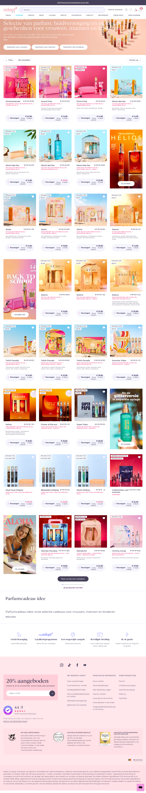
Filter (10, 60)
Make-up (89, 15)
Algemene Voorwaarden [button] (77, 705)
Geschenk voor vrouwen (17, 47)
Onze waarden (134, 15)
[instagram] (62, 665)
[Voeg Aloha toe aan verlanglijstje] (33, 197)
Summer (19, 15)
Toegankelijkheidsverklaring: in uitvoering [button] (104, 708)
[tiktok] (69, 665)
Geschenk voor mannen (45, 47)
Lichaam (52, 15)
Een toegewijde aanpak (73, 639)
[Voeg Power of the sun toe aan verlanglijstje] (68, 392)
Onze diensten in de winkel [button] (103, 702)
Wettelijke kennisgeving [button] (77, 701)
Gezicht (63, 15)
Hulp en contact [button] (99, 694)
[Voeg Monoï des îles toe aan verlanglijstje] (139, 69)
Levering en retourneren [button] (103, 698)
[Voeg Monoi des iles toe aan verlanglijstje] (33, 133)
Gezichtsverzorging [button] (127, 690)
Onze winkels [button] (98, 681)
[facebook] (77, 665)
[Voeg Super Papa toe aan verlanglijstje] (104, 392)
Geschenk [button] (123, 698)
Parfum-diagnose (115, 9)
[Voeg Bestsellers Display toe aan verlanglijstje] (68, 457)
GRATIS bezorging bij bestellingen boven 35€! (73, 2)
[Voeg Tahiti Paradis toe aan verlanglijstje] (33, 328)
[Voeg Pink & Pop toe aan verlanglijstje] (104, 69)
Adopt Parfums (8, 19)
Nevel (41, 15)
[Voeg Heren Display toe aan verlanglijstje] (104, 457)
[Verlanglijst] (131, 10)
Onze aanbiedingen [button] (100, 685)
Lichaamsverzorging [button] (127, 685)
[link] (135, 10)
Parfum (31, 15)
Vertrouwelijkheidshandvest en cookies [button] (78, 695)
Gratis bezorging (19, 639)
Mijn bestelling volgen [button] (102, 690)
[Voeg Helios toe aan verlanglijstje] (33, 392)
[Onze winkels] (126, 10)
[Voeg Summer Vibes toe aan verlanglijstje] (139, 328)
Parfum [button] (122, 681)
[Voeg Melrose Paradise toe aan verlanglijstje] (68, 518)
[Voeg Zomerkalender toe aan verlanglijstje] (33, 69)
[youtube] (84, 665)
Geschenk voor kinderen (73, 47)
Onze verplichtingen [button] (75, 681)
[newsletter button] (52, 693)
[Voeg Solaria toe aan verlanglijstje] (139, 197)
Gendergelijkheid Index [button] (76, 690)
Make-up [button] (122, 694)
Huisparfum (76, 15)
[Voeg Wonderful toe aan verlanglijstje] (104, 518)
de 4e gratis (127, 639)
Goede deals (118, 15)
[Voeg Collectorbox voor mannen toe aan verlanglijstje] (139, 457)
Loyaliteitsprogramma (46, 639)
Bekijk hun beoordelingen (15, 721)
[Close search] (107, 10)
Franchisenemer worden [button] (77, 685)
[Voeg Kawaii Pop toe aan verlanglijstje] (68, 69)
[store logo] (10, 9)
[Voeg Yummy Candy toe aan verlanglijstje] (139, 518)
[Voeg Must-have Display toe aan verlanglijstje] (33, 457)
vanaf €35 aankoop (19, 643)
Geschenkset (103, 15)
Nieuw (8, 15)
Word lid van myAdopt (46, 643)
